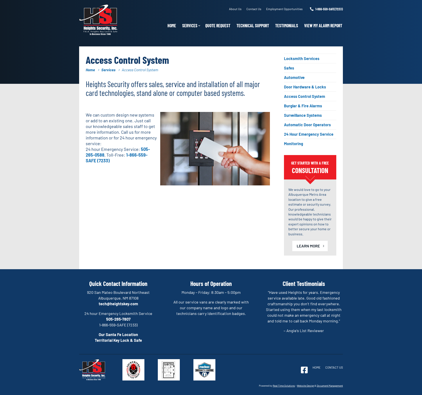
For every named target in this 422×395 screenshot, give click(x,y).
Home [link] (171, 25)
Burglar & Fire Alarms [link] (303, 105)
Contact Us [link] (253, 9)
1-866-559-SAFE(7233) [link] (329, 9)
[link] (98, 33)
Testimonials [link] (286, 25)
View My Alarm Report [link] (323, 25)
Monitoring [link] (293, 143)
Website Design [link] (305, 385)
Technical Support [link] (252, 25)
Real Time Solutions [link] (284, 385)
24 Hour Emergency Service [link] (308, 134)
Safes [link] (289, 68)
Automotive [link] (294, 77)
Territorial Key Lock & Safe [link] (118, 340)
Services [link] (189, 25)
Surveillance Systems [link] (303, 115)
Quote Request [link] (217, 25)
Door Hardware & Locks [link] (305, 86)
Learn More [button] (308, 245)
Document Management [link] (330, 385)
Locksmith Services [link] (301, 58)
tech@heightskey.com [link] (118, 303)
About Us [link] (235, 9)
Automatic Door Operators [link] (307, 124)
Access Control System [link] (304, 96)
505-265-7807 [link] (118, 319)
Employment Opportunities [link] (284, 9)
